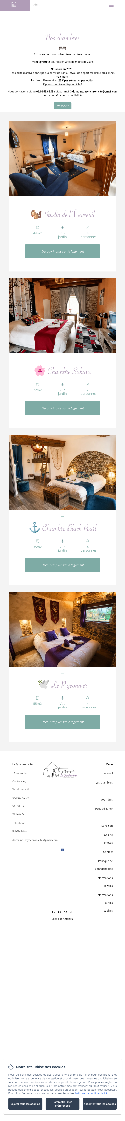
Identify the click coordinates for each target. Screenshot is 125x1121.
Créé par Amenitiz (62, 919)
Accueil (108, 773)
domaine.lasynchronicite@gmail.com (35, 840)
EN (54, 912)
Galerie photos (108, 838)
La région (107, 825)
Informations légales (105, 882)
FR (59, 912)
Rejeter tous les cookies (25, 1103)
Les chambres (104, 782)
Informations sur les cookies (105, 902)
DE (65, 912)
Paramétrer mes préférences (62, 1103)
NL (71, 912)
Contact (108, 852)
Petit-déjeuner (104, 808)
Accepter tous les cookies (99, 1103)
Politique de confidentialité (104, 865)
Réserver (63, 106)
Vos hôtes (107, 799)
